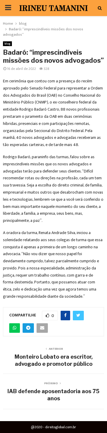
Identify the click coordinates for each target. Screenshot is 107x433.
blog (7, 43)
